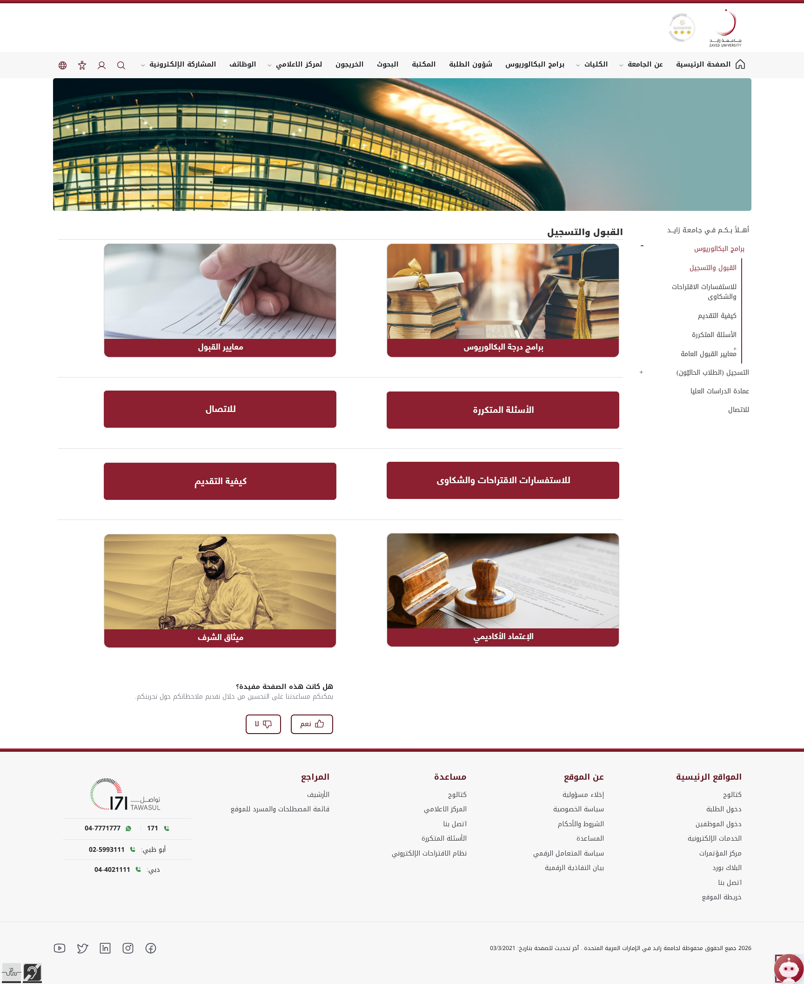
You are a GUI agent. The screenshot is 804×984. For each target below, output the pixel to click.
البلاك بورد (727, 868)
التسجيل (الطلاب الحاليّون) (713, 372)
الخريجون (349, 64)
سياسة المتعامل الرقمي (568, 853)
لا (257, 724)
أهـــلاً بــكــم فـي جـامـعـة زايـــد (708, 230)
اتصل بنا (730, 883)
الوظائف (242, 64)
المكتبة (424, 64)
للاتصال (738, 410)
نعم (305, 724)
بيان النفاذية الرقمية (574, 868)
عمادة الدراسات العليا (719, 391)
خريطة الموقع (722, 897)
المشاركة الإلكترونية (182, 64)
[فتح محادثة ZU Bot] (789, 969)
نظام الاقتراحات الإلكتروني (429, 853)
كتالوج (732, 795)
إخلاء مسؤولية (583, 795)
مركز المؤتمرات (720, 853)
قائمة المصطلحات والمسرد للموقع (279, 809)
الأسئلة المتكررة (444, 838)
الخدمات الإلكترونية (715, 838)
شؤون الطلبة (470, 64)
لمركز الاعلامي (299, 64)
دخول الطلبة (724, 809)
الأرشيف (318, 795)
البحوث (388, 64)
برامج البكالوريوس (535, 64)
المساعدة (590, 838)
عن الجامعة (645, 64)
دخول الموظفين (719, 824)
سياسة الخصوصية (578, 809)
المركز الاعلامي (445, 809)
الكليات (596, 64)
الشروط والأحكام (581, 824)
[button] (11, 972)
